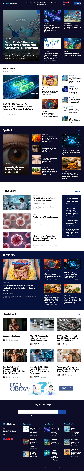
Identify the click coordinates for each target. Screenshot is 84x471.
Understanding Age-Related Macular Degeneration (15, 169)
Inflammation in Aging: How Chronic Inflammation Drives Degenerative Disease (44, 238)
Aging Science (29, 2)
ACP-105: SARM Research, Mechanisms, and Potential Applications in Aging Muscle (21, 44)
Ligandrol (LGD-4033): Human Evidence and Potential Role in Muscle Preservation (39, 370)
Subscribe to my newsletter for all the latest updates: (42, 408)
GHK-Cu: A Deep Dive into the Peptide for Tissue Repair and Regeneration (71, 152)
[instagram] (64, 4)
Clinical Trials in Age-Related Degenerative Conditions (44, 199)
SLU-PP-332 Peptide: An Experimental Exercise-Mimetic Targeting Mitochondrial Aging (18, 106)
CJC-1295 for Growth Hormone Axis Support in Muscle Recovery (72, 27)
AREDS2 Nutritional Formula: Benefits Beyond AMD (35, 454)
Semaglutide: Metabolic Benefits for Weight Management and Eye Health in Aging (51, 56)
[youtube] (68, 2)
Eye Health (36, 2)
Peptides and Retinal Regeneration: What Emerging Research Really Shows (50, 116)
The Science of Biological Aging (45, 217)
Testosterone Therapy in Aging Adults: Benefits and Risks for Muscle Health (68, 369)
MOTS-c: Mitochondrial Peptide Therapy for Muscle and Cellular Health (68, 338)
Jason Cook (8, 51)
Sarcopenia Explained (11, 336)
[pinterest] (66, 2)
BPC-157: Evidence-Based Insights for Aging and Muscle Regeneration (40, 338)
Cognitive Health (52, 2)
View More (77, 191)
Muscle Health (43, 2)
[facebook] (64, 2)
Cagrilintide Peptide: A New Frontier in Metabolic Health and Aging (72, 55)
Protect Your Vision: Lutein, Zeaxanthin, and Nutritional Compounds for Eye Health (49, 172)
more (79, 130)
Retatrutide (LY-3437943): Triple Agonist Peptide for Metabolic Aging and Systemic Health (52, 29)
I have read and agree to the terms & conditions (42, 415)
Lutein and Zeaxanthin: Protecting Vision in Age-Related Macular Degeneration (50, 139)
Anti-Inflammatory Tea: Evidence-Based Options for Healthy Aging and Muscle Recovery (70, 176)
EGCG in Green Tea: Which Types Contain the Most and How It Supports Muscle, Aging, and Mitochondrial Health (72, 301)
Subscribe (77, 3)
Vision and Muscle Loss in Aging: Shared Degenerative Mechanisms (49, 160)
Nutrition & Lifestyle (41, 4)
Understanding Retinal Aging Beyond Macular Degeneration (49, 149)
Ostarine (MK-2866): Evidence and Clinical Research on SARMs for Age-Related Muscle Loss (14, 370)
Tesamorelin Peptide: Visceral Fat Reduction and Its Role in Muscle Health (50, 91)
